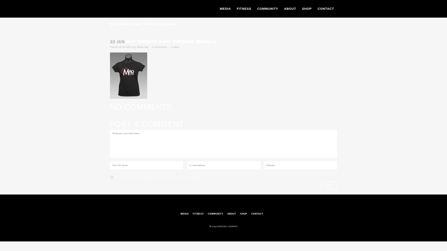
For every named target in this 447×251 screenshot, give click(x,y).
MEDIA (185, 213)
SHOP (243, 213)
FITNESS (198, 213)
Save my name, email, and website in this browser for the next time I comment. (157, 177)
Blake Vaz (143, 47)
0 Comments (159, 47)
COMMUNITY (215, 213)
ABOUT (231, 213)
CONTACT (257, 213)
